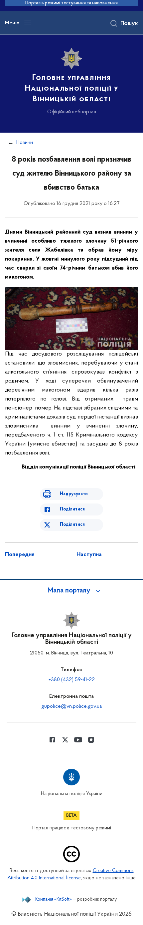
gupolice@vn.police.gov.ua (71, 706)
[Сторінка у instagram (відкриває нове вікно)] (91, 740)
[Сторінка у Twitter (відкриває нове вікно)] (65, 740)
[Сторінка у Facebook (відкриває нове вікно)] (52, 740)
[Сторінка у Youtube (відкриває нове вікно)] (78, 740)
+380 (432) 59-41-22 (72, 679)
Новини (24, 142)
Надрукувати (74, 493)
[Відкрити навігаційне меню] (27, 23)
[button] (71, 591)
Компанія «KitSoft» (53, 899)
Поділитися (72, 509)
